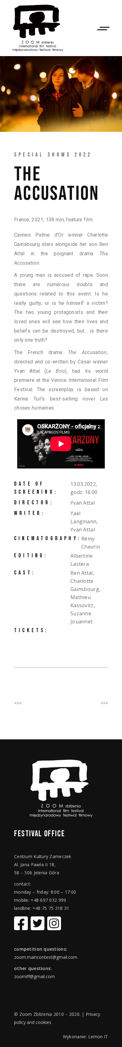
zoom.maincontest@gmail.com (45, 957)
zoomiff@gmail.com (34, 976)
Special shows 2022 (53, 154)
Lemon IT (98, 1037)
